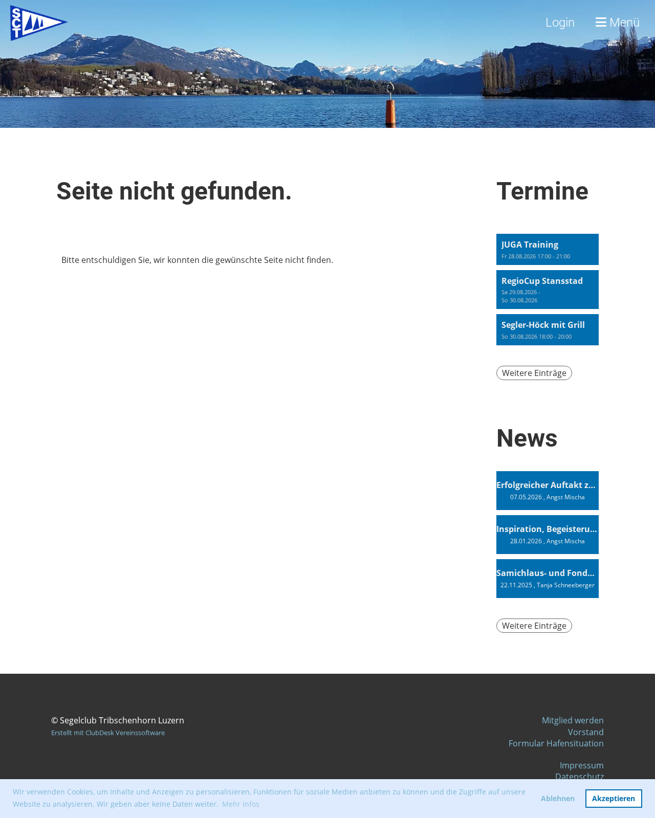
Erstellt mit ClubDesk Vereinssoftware (108, 732)
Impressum (582, 765)
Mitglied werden (573, 720)
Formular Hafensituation (556, 743)
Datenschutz (579, 776)
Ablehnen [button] (558, 798)
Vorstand (586, 732)
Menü (623, 22)
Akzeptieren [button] (613, 798)
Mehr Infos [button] (240, 804)
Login (560, 22)
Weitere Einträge (534, 373)
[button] (547, 249)
